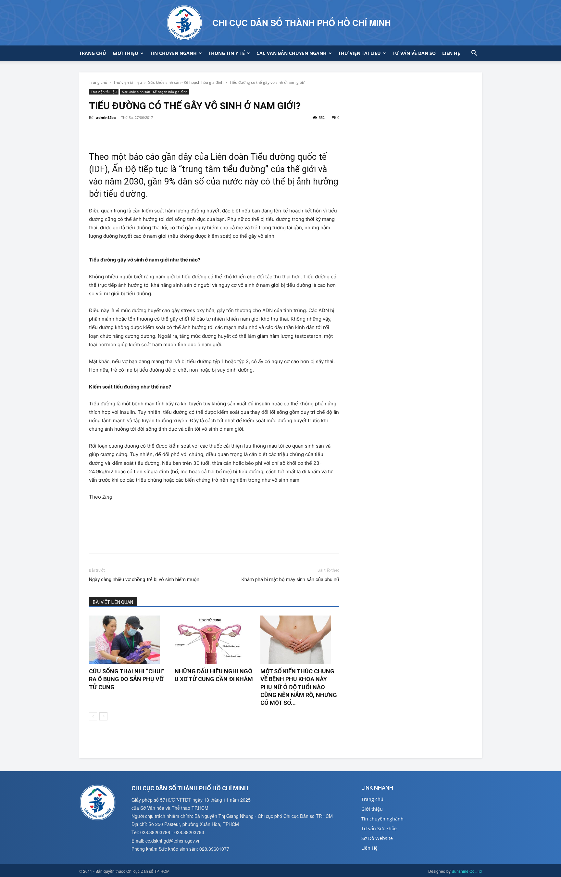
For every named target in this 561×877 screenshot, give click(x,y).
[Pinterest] (125, 132)
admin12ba (106, 117)
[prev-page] (93, 716)
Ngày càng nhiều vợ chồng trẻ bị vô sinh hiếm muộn (144, 579)
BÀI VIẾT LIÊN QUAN (113, 602)
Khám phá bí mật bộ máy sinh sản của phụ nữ (290, 579)
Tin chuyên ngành (173, 53)
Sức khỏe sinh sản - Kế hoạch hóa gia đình (185, 82)
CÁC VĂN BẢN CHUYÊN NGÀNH (291, 53)
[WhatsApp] (140, 132)
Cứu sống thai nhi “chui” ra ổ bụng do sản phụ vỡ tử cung (126, 679)
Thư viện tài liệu (359, 53)
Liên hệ (451, 53)
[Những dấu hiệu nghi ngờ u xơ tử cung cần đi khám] (214, 640)
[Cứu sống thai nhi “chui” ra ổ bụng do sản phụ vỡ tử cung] (128, 640)
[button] (474, 54)
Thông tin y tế (226, 53)
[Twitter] (110, 132)
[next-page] (103, 716)
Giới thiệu (125, 53)
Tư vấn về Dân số (414, 53)
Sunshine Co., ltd (467, 871)
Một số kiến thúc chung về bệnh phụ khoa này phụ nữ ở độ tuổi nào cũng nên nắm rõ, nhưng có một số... (298, 687)
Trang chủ (92, 53)
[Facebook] (95, 132)
